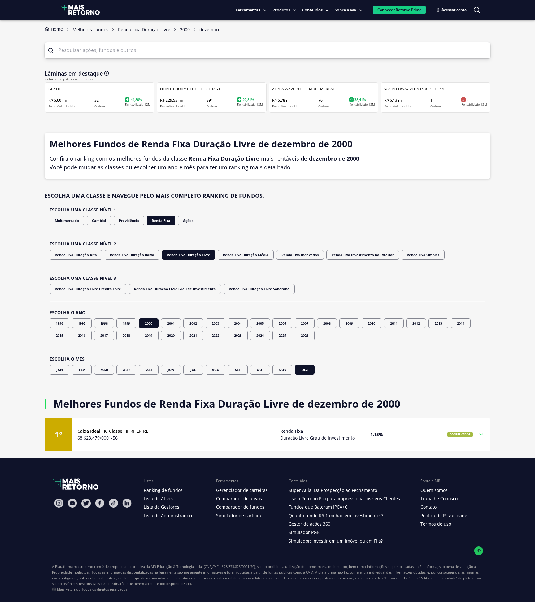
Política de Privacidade (443, 515)
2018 (126, 335)
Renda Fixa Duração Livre (188, 255)
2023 (237, 335)
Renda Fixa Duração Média (245, 255)
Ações (188, 220)
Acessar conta (454, 9)
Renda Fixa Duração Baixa (132, 255)
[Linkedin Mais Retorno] (127, 503)
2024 (260, 335)
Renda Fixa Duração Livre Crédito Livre (88, 289)
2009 (349, 323)
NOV (282, 369)
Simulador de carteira (238, 515)
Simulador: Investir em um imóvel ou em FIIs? (336, 541)
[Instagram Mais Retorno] (58, 503)
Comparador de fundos (240, 507)
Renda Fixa (161, 220)
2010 (371, 323)
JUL (193, 369)
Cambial (99, 220)
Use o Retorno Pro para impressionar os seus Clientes (344, 498)
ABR (126, 369)
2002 (193, 323)
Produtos (281, 10)
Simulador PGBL (305, 532)
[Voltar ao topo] (478, 550)
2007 (304, 323)
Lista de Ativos (158, 498)
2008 (327, 323)
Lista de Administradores (170, 515)
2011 (394, 323)
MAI (148, 369)
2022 (215, 335)
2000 (148, 323)
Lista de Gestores (161, 507)
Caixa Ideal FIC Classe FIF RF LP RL (112, 431)
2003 (215, 323)
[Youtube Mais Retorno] (72, 503)
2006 (282, 323)
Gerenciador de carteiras (242, 490)
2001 (171, 323)
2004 (237, 323)
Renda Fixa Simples (423, 255)
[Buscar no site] (477, 10)
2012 (416, 323)
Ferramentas (248, 10)
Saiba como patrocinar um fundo (69, 79)
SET (238, 369)
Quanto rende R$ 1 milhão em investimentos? (336, 515)
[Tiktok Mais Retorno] (113, 503)
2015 (59, 335)
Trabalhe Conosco (439, 498)
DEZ (305, 369)
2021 (193, 335)
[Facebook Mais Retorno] (99, 503)
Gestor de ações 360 (309, 524)
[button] (267, 434)
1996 (59, 323)
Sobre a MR (345, 10)
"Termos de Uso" (397, 578)
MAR (104, 369)
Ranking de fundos (163, 490)
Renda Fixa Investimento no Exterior (363, 255)
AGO (216, 369)
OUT (260, 369)
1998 (104, 323)
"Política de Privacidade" (438, 578)
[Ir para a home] (79, 10)
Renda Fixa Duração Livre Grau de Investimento (175, 289)
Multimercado (67, 220)
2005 (260, 323)
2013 (438, 323)
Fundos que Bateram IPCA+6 (318, 507)
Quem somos (434, 490)
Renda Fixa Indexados (300, 255)
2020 (171, 335)
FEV (82, 369)
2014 (460, 323)
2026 (304, 335)
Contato (428, 507)
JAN (59, 369)
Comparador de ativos (239, 498)
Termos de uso (435, 524)
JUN (171, 369)
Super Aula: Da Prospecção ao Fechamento (333, 490)
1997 (81, 323)
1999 (126, 323)
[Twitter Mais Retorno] (86, 503)
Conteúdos (312, 10)
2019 (148, 335)
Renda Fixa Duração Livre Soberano (259, 289)
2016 (81, 335)
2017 (104, 335)
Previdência (129, 220)
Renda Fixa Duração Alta (76, 255)
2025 (282, 335)
